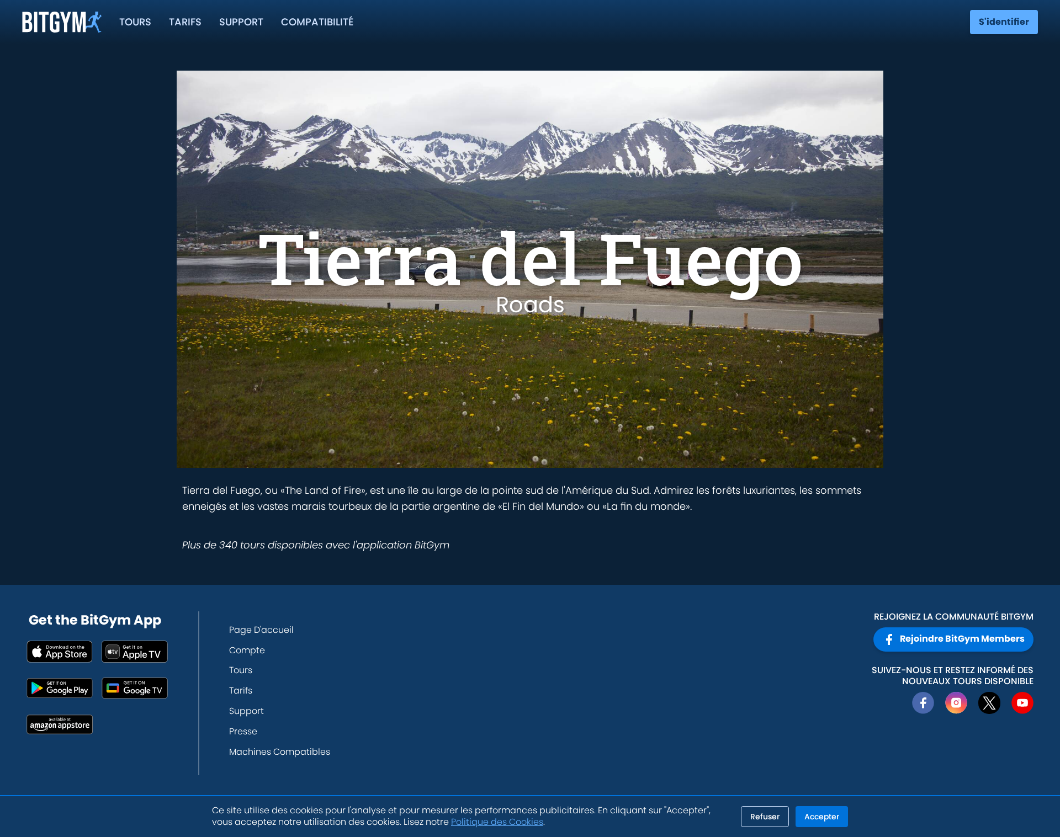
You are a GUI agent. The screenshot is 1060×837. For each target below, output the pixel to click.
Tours (135, 22)
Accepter (821, 816)
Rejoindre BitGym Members (962, 638)
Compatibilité (317, 22)
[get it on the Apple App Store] (59, 651)
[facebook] (923, 703)
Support (241, 22)
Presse (243, 731)
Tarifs (185, 22)
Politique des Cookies (497, 821)
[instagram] (956, 703)
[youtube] (1022, 703)
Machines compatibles (279, 751)
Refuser (765, 816)
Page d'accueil (261, 629)
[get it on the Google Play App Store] (59, 688)
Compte (247, 650)
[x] (989, 703)
